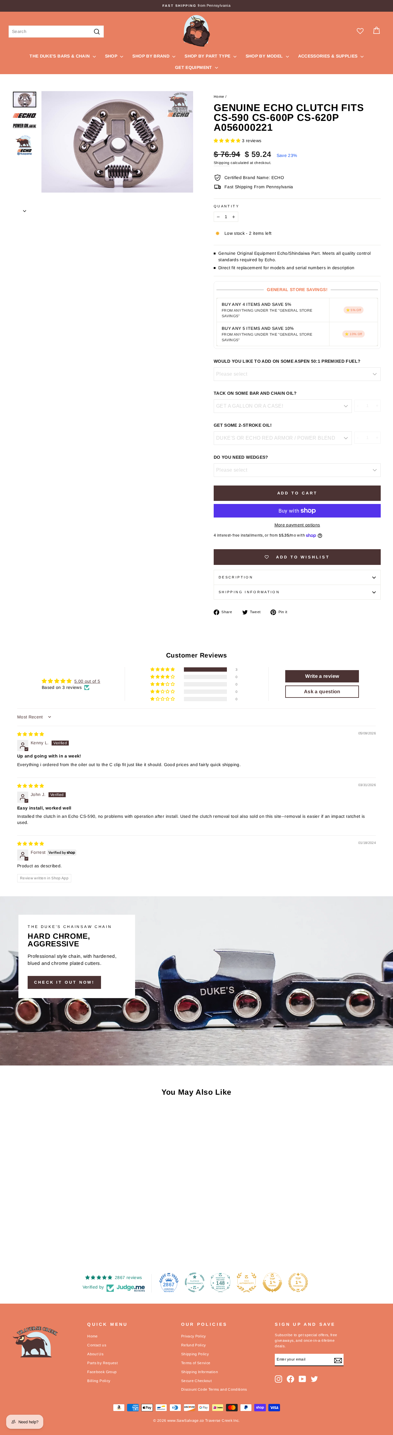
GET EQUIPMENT (194, 67)
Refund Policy (193, 1345)
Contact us (96, 1345)
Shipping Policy (195, 1354)
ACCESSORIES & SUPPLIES (328, 56)
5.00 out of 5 (87, 681)
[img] (30, 734)
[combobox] (56, 32)
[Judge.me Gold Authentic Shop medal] (246, 1282)
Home (219, 96)
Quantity (226, 206)
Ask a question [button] (322, 691)
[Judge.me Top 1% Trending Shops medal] (298, 1282)
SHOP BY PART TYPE (208, 56)
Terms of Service (196, 1363)
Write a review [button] (322, 676)
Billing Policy (98, 1381)
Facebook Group (102, 1372)
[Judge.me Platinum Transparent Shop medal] (194, 1282)
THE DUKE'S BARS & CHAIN (60, 56)
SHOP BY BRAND (151, 56)
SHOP (112, 56)
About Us (95, 1354)
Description (236, 577)
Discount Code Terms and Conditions (214, 1389)
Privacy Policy (193, 1336)
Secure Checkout (196, 1381)
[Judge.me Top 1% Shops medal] (272, 1282)
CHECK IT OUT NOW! (64, 982)
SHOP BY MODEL (265, 56)
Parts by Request (102, 1363)
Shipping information (249, 592)
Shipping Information (199, 1372)
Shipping (222, 163)
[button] (228, 140)
